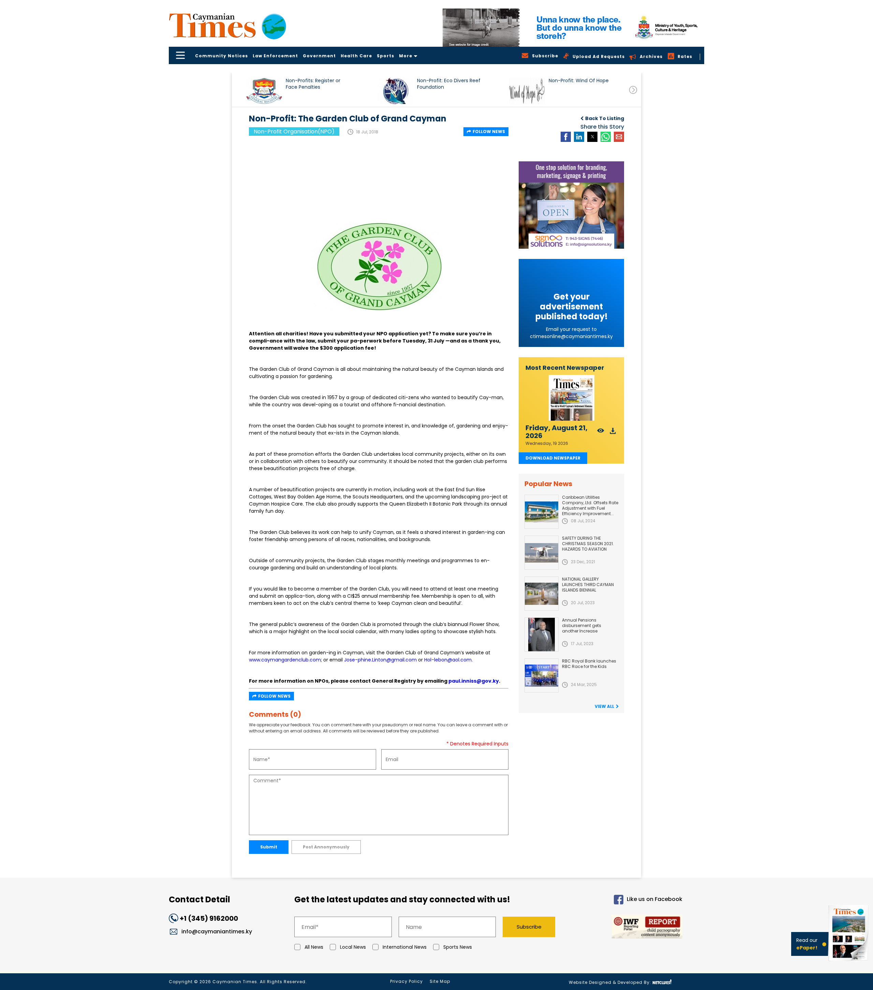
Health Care (356, 56)
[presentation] (633, 90)
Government (319, 56)
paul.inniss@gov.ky (473, 681)
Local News (353, 947)
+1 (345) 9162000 (209, 918)
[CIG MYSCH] (573, 28)
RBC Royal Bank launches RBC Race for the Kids (589, 663)
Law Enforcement (275, 56)
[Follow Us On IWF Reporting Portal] (624, 928)
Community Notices (221, 56)
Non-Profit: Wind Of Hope (579, 80)
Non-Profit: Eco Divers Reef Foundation (448, 83)
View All (604, 706)
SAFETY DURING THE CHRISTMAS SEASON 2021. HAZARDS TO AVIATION (588, 543)
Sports (385, 56)
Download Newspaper (553, 458)
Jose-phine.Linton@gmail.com (380, 659)
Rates (685, 56)
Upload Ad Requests (599, 56)
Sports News (457, 947)
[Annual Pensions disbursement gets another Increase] (541, 634)
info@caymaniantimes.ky (216, 931)
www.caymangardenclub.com (285, 659)
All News (314, 947)
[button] (264, 90)
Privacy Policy (406, 981)
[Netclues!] (661, 982)
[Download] (613, 433)
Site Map (440, 981)
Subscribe (529, 926)
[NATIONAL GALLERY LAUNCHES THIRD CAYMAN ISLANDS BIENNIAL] (541, 593)
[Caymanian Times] (227, 25)
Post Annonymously (326, 847)
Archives (651, 56)
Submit (268, 847)
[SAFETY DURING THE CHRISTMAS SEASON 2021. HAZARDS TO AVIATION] (541, 552)
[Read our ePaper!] (849, 962)
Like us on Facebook (654, 899)
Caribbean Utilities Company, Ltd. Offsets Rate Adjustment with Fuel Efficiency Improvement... (590, 505)
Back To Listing (604, 118)
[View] (600, 433)
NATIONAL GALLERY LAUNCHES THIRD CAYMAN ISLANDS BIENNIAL (588, 584)
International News (405, 947)
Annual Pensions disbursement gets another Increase (581, 625)
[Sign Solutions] (571, 205)
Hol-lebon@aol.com (448, 659)
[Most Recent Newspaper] (571, 398)
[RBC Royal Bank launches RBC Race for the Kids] (541, 675)
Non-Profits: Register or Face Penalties (313, 83)
